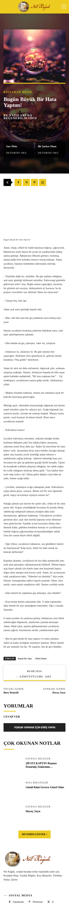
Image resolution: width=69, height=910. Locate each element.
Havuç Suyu (58, 692)
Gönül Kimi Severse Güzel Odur (45, 787)
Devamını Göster (33, 834)
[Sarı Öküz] (19, 133)
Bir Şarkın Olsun (47, 146)
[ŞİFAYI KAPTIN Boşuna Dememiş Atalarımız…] (13, 766)
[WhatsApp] (42, 182)
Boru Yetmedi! (11, 692)
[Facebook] (18, 182)
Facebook (18, 901)
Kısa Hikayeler (37, 783)
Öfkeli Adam (41, 658)
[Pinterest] (34, 182)
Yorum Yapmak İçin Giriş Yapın (34, 727)
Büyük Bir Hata (25, 658)
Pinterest (38, 901)
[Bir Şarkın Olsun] (50, 133)
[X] (26, 182)
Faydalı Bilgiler (38, 759)
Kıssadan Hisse (18, 92)
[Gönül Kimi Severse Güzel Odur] (13, 790)
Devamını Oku (16, 153)
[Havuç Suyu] (13, 814)
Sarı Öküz (11, 146)
